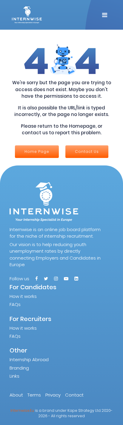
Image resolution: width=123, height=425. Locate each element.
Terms (34, 395)
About (16, 395)
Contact (74, 395)
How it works (23, 296)
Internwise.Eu (22, 410)
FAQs (15, 304)
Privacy (53, 395)
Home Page (36, 151)
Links (14, 376)
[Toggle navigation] (104, 14)
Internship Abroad (29, 359)
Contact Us (87, 151)
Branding (19, 368)
